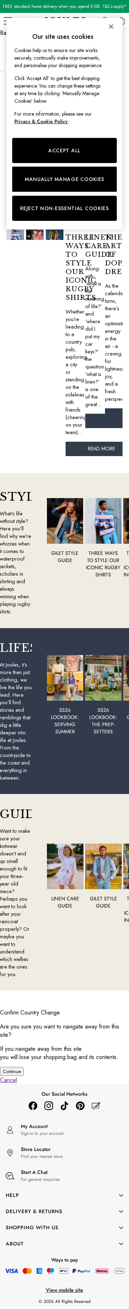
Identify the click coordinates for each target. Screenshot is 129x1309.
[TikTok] (64, 1106)
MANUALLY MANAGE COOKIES (64, 179)
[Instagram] (49, 1106)
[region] (64, 123)
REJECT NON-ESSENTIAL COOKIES (64, 208)
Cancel (8, 1080)
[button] (64, 1195)
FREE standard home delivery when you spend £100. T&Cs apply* (64, 6)
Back (6, 33)
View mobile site (64, 1290)
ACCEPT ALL (64, 150)
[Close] (111, 26)
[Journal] (96, 1106)
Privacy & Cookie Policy (41, 121)
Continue (12, 1071)
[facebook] (33, 1106)
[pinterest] (80, 1106)
